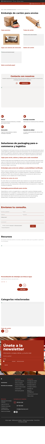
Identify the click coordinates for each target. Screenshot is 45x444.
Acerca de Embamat (19, 380)
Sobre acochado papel (8, 65)
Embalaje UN (30, 388)
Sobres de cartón (28, 47)
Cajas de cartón (6, 328)
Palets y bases (30, 395)
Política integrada (19, 382)
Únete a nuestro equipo (20, 386)
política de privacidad (18, 225)
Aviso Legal (8, 420)
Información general (19, 390)
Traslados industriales (5, 406)
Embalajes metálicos (31, 386)
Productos (30, 379)
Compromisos (18, 388)
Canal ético (37, 420)
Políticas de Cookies (17, 420)
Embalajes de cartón (31, 382)
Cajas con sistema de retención (11, 47)
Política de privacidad (28, 420)
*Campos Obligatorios (5, 227)
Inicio (2, 9)
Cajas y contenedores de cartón (10, 9)
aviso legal (11, 225)
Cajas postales (5, 30)
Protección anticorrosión (32, 394)
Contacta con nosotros (20, 399)
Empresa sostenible (19, 384)
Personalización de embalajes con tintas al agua (16, 276)
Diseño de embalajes (5, 411)
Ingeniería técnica (5, 404)
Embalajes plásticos (31, 384)
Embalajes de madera (32, 380)
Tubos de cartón (28, 30)
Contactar (25, 83)
